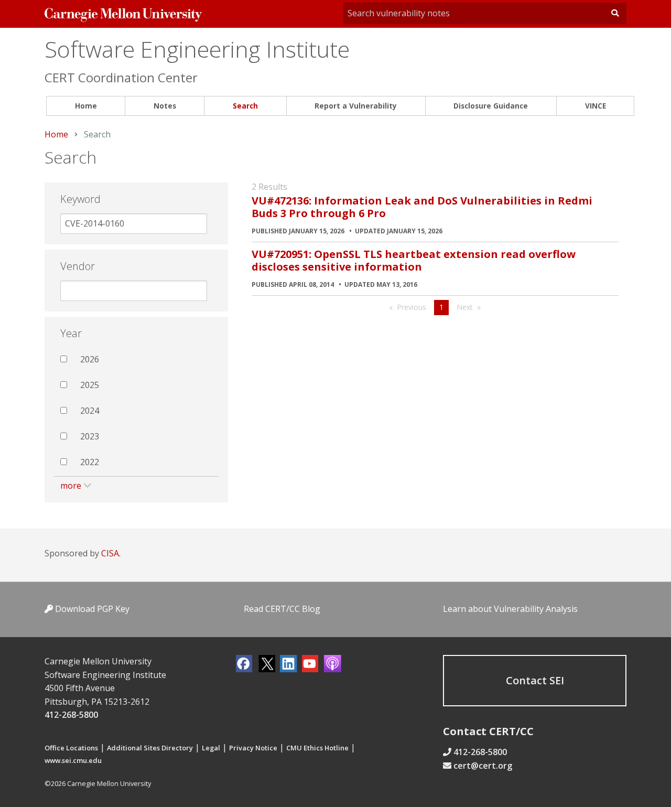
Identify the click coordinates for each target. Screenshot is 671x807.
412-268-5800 (71, 714)
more (70, 485)
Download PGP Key (91, 609)
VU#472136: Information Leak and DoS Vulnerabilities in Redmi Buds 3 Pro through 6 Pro (422, 206)
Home (86, 106)
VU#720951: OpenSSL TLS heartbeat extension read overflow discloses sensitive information (414, 260)
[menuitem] (85, 106)
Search (245, 106)
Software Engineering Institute (197, 49)
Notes (165, 106)
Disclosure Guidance (490, 106)
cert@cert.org (482, 765)
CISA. (111, 553)
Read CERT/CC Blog (282, 609)
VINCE (595, 106)
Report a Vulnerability (356, 106)
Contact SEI (535, 680)
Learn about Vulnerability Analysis (510, 609)
